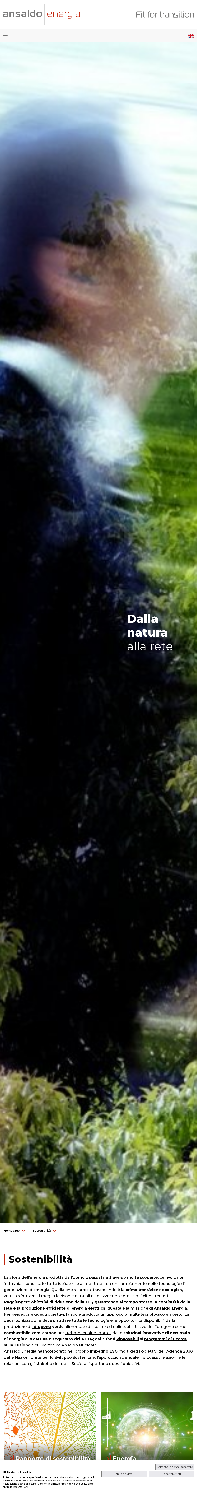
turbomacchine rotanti (88, 1332)
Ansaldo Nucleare (79, 1345)
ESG (113, 1351)
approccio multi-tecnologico (136, 1314)
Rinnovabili (127, 1339)
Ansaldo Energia (170, 1308)
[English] (191, 35)
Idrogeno (41, 1326)
